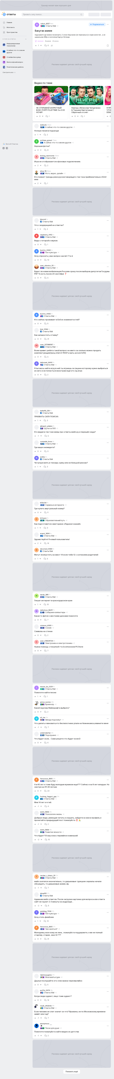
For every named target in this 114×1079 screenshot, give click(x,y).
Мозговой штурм (52, 977)
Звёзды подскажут (53, 720)
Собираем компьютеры (55, 612)
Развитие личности (53, 832)
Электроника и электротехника (58, 643)
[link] (51, 102)
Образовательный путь (55, 520)
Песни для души (52, 1028)
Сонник (48, 628)
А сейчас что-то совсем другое (58, 127)
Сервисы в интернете (54, 505)
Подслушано (50, 735)
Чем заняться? (51, 929)
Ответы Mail (51, 26)
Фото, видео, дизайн (54, 173)
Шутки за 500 (50, 428)
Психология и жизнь (53, 814)
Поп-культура (51, 253)
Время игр (49, 704)
